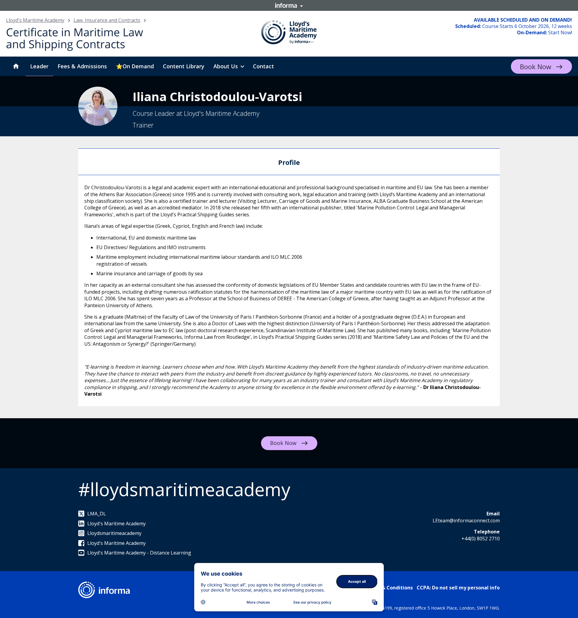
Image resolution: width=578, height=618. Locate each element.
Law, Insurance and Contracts (106, 20)
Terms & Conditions (389, 587)
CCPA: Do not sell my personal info (458, 587)
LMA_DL (96, 513)
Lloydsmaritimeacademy (114, 533)
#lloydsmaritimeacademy (184, 489)
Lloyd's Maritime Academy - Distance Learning (139, 552)
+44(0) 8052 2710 (480, 538)
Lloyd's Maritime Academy (35, 20)
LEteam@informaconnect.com (466, 520)
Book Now (535, 66)
